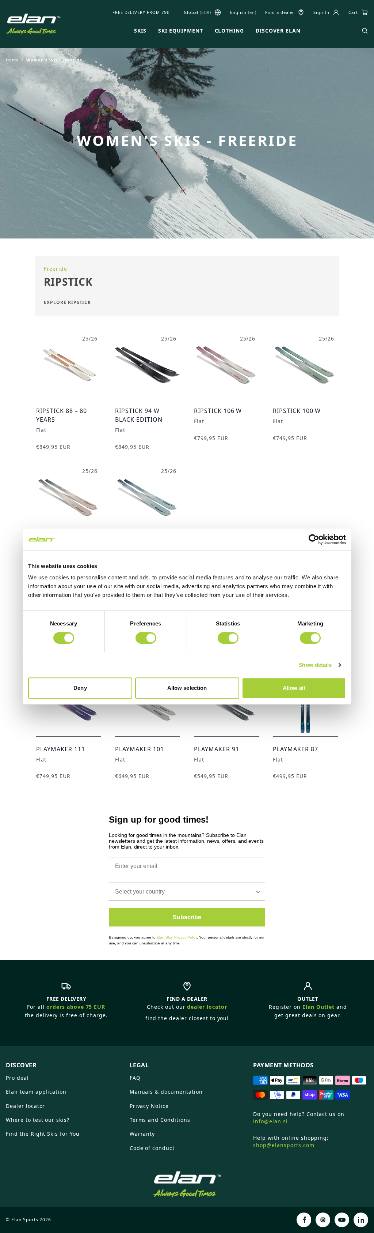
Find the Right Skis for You (43, 1133)
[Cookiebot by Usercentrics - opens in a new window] (314, 539)
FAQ (135, 1077)
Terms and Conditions (160, 1119)
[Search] (365, 31)
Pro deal (17, 1077)
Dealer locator (25, 1105)
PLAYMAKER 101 (139, 749)
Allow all (294, 688)
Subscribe (187, 917)
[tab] (63, 1062)
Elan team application (36, 1091)
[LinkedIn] (361, 1220)
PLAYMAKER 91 (216, 749)
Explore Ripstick (67, 302)
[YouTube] (342, 1220)
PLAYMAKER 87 (295, 749)
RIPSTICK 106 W (218, 411)
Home (12, 60)
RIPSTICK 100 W (297, 411)
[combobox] (185, 892)
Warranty (142, 1133)
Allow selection (187, 688)
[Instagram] (323, 1220)
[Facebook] (304, 1220)
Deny (80, 688)
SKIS (140, 30)
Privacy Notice (149, 1105)
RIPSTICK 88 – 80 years (61, 415)
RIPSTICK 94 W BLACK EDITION (138, 415)
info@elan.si (270, 1121)
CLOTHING (229, 30)
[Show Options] (258, 892)
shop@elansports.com (283, 1145)
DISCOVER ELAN (278, 30)
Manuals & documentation (166, 1091)
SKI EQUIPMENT (180, 30)
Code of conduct (152, 1147)
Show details (315, 665)
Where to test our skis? (37, 1119)
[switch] (146, 638)
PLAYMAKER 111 (60, 749)
